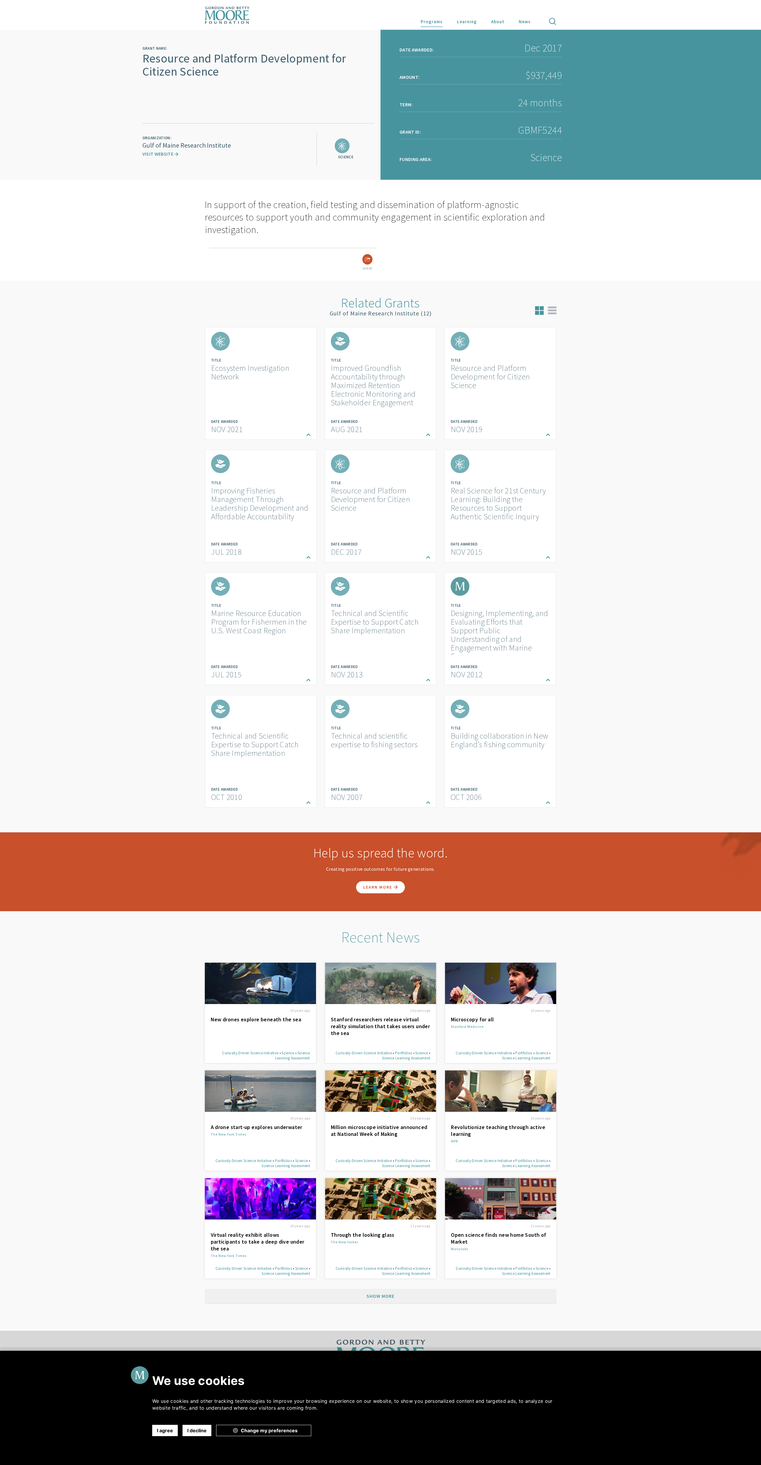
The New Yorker (344, 1242)
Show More (380, 1296)
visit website (158, 154)
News (525, 21)
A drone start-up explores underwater (256, 1127)
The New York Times (228, 1134)
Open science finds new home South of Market (498, 1238)
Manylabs (459, 1249)
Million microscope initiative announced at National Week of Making (379, 1130)
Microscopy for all (472, 1019)
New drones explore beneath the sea (256, 1019)
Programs (432, 21)
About (497, 21)
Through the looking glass (362, 1234)
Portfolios (403, 1053)
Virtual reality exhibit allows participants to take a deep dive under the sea (257, 1241)
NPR (454, 1141)
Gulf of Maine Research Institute (186, 145)
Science (288, 1053)
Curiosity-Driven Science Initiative (250, 1053)
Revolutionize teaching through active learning (498, 1130)
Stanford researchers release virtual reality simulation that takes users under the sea (380, 1026)
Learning (467, 21)
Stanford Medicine (467, 1026)
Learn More (378, 887)
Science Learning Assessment (292, 1055)
